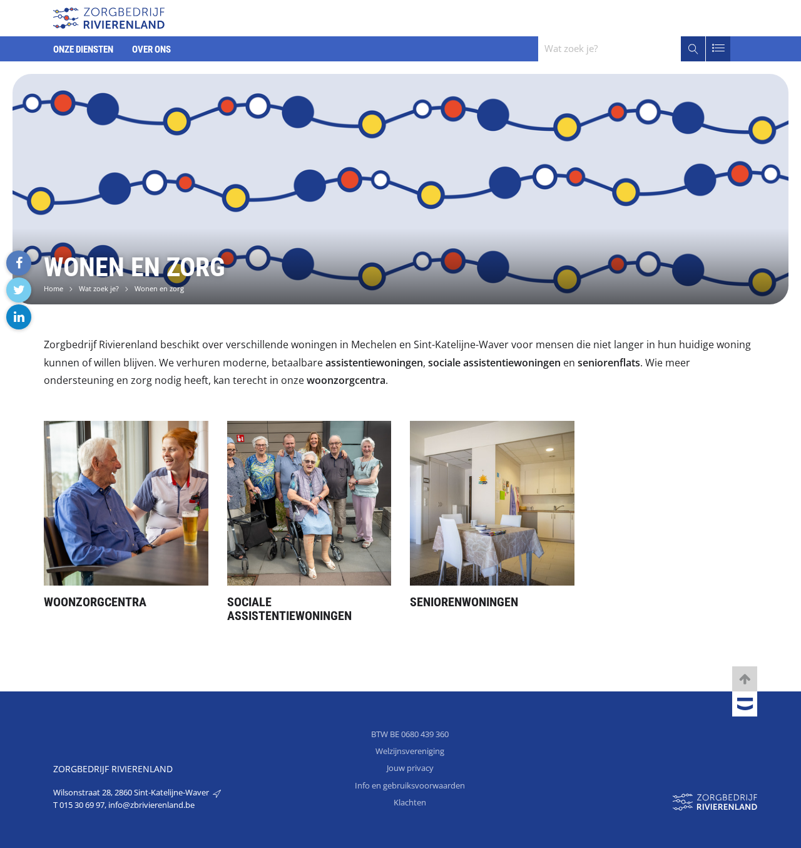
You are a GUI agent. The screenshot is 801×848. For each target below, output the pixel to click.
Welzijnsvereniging (409, 751)
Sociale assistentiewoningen (289, 608)
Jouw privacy (410, 767)
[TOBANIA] (744, 704)
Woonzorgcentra (95, 601)
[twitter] (18, 289)
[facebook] (18, 263)
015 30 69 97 (82, 804)
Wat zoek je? (99, 288)
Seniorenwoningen (464, 601)
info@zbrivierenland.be (151, 804)
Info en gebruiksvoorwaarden (410, 785)
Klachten (410, 802)
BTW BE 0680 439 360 (410, 734)
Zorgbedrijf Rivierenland (113, 769)
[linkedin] (18, 316)
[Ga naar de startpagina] (109, 16)
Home (53, 288)
